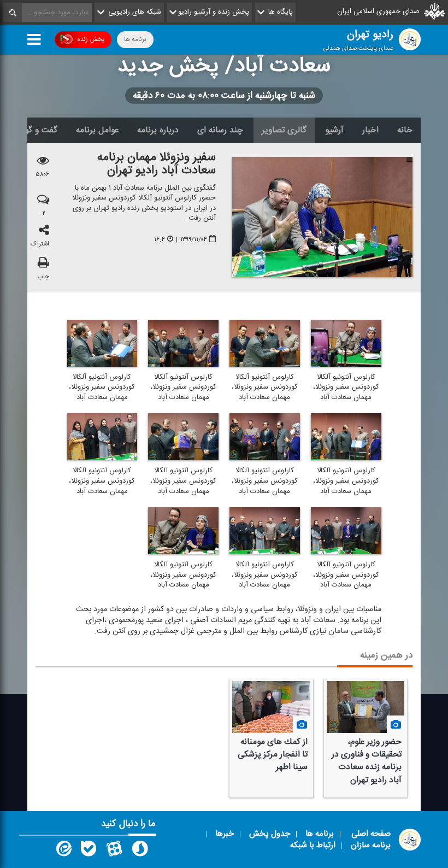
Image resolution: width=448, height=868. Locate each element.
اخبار (370, 130)
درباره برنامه (158, 130)
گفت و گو (41, 130)
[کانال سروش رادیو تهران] (140, 851)
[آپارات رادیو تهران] (114, 851)
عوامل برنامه (97, 130)
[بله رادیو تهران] (88, 851)
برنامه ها (135, 39)
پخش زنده (90, 39)
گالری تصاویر (284, 130)
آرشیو (334, 130)
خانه (404, 130)
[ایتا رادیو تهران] (62, 851)
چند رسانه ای (220, 130)
